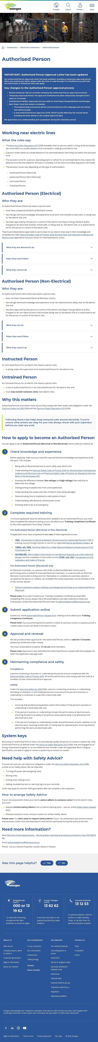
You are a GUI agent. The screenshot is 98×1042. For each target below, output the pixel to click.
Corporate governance (12, 958)
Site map (58, 1036)
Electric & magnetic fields (60, 962)
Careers (30, 965)
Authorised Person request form (41, 615)
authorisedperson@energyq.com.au (74, 601)
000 (16, 906)
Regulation (55, 991)
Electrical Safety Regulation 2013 (24, 145)
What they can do (15, 325)
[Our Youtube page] (24, 1028)
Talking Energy (32, 959)
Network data (56, 978)
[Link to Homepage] (12, 884)
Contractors (12, 47)
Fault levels (55, 974)
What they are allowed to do (20, 247)
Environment (32, 955)
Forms (77, 955)
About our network (10, 967)
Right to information (11, 962)
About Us (7, 940)
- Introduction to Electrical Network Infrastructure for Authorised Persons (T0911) (54, 540)
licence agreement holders (78, 543)
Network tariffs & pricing (60, 983)
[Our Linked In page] (12, 1028)
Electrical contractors (30, 47)
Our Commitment (35, 940)
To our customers (34, 946)
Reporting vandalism (59, 996)
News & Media (33, 970)
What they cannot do (16, 270)
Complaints (79, 950)
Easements (55, 958)
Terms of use (28, 1036)
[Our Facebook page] (5, 1028)
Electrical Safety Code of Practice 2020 (27, 676)
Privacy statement (44, 1036)
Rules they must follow (17, 259)
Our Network (56, 940)
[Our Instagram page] (18, 1028)
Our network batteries (59, 946)
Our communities (34, 950)
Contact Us (80, 940)
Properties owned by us (60, 987)
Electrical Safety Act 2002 (13, 408)
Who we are (8, 946)
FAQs (77, 946)
